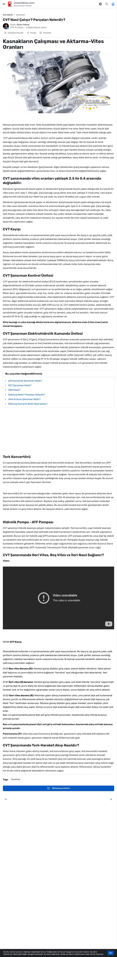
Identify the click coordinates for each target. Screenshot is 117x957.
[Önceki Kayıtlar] (110, 799)
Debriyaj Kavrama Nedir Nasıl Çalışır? (28, 403)
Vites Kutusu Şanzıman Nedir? (24, 399)
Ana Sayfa (8, 15)
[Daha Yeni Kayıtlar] (6, 799)
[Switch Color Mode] (100, 4)
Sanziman (20, 15)
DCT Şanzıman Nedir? (19, 385)
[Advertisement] (58, 431)
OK (110, 953)
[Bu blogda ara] (107, 4)
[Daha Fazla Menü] (113, 4)
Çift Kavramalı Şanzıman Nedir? (25, 380)
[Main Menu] (4, 4)
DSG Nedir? (14, 390)
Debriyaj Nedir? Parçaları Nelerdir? (26, 394)
